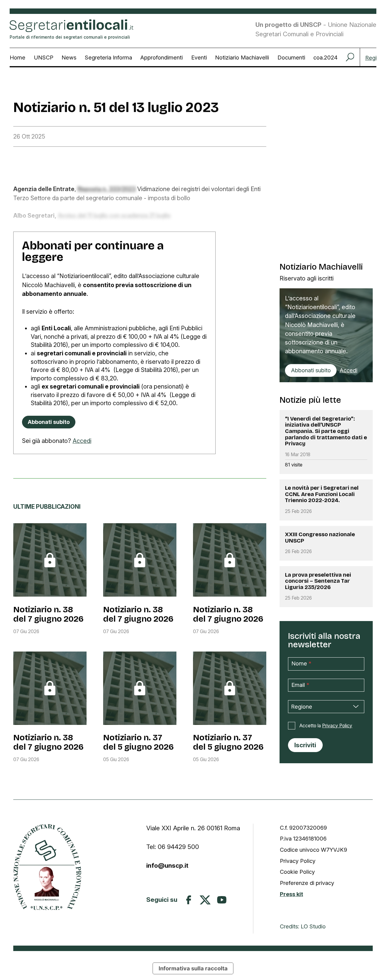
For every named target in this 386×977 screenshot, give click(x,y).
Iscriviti (305, 745)
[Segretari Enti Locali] (47, 867)
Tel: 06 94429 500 (172, 846)
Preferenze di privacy (307, 882)
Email (300, 684)
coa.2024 (325, 57)
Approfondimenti (161, 57)
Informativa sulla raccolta (193, 968)
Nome (301, 663)
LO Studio (313, 926)
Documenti (291, 57)
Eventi (199, 57)
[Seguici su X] (205, 900)
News (69, 57)
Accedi (82, 440)
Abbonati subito (311, 370)
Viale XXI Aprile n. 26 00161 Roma (194, 828)
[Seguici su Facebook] (188, 899)
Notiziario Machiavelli (242, 57)
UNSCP (43, 57)
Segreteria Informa (108, 57)
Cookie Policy (297, 871)
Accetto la (325, 726)
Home (17, 57)
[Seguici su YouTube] (221, 899)
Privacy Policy (337, 726)
